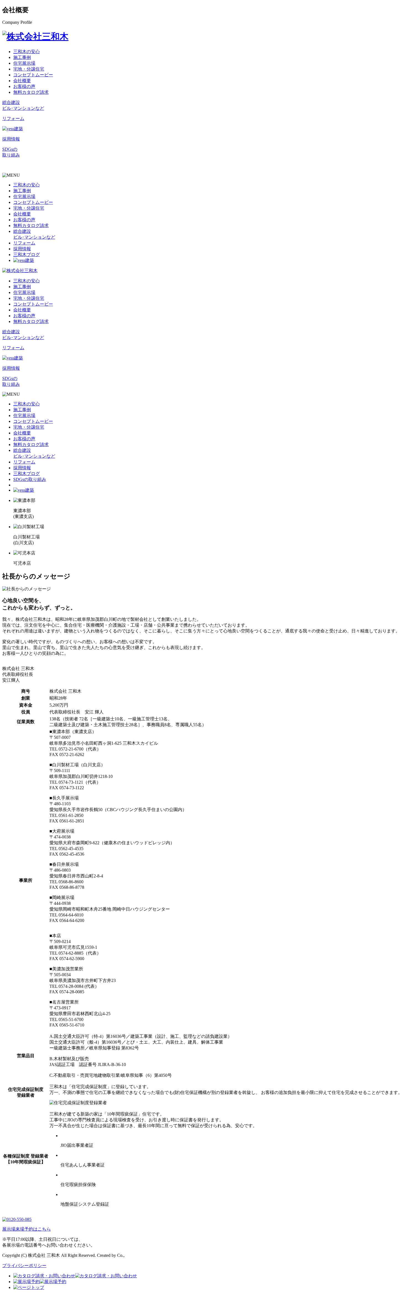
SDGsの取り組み (29, 479)
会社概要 (22, 80)
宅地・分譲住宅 (28, 69)
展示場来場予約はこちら (26, 1229)
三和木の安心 (26, 51)
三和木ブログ (26, 254)
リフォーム (24, 243)
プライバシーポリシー (24, 1265)
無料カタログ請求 (31, 92)
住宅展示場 (24, 63)
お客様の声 (24, 86)
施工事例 (22, 57)
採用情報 (22, 248)
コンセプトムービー (33, 74)
